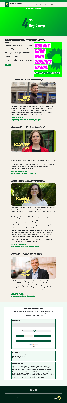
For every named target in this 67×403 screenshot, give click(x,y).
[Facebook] (31, 390)
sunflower (13, 397)
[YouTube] (36, 390)
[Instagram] (33, 390)
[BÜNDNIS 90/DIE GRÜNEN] (7, 4)
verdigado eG (22, 397)
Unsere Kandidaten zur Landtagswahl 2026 (33, 0)
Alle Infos (8, 64)
